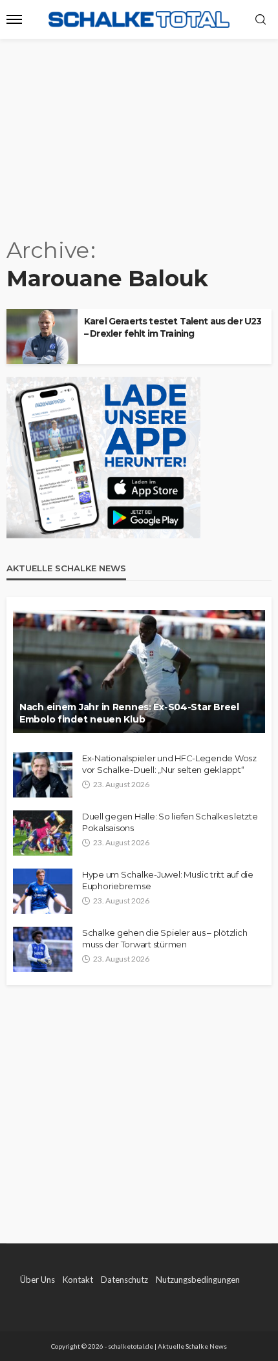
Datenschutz (124, 1279)
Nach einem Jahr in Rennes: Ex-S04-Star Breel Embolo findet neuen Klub (129, 713)
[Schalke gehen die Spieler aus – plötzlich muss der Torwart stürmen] (42, 949)
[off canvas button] (14, 19)
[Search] (261, 20)
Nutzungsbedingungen (198, 1279)
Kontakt (78, 1279)
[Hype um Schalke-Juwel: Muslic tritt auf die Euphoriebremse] (42, 891)
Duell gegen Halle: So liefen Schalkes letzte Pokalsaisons (170, 822)
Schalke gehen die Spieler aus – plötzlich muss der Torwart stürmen (164, 938)
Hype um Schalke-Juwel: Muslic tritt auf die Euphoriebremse (167, 880)
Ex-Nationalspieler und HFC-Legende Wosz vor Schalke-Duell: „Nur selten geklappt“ (169, 764)
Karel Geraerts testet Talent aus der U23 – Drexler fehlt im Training (172, 327)
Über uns (37, 1279)
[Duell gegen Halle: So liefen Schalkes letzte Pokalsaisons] (42, 833)
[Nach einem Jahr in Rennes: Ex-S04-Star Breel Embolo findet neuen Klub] (139, 671)
